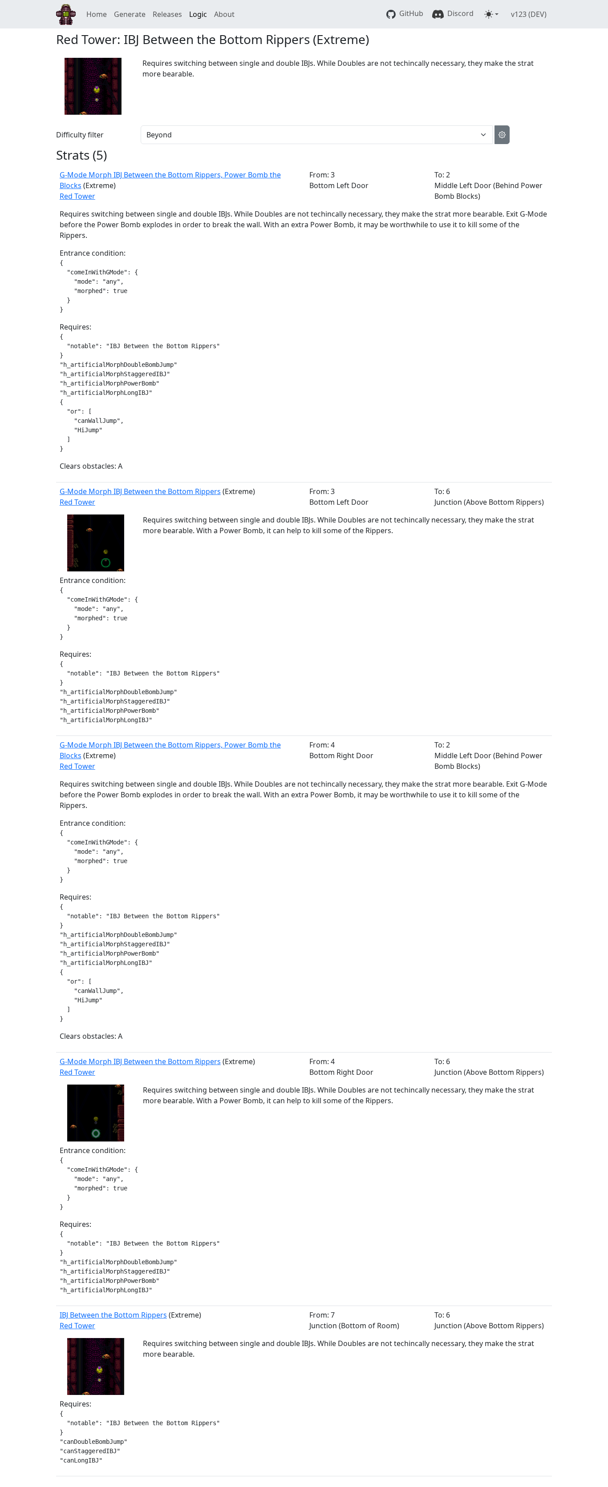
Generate (130, 14)
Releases (167, 14)
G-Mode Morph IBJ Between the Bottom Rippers (140, 491)
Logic (198, 14)
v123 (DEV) (529, 14)
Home (96, 14)
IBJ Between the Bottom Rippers (113, 1315)
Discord (460, 13)
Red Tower (77, 196)
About (224, 14)
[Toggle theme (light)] (491, 14)
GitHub (410, 13)
